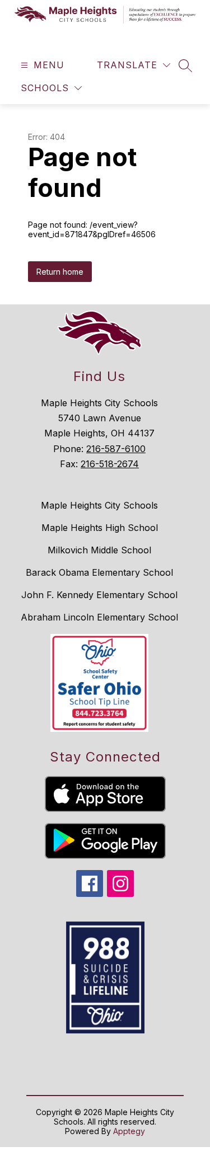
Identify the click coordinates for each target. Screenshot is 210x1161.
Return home (59, 271)
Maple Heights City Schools (99, 505)
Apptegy (129, 1131)
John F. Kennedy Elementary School (99, 594)
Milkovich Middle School (99, 550)
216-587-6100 (116, 448)
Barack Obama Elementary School (99, 572)
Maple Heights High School (99, 527)
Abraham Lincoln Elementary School (99, 617)
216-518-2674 (110, 463)
